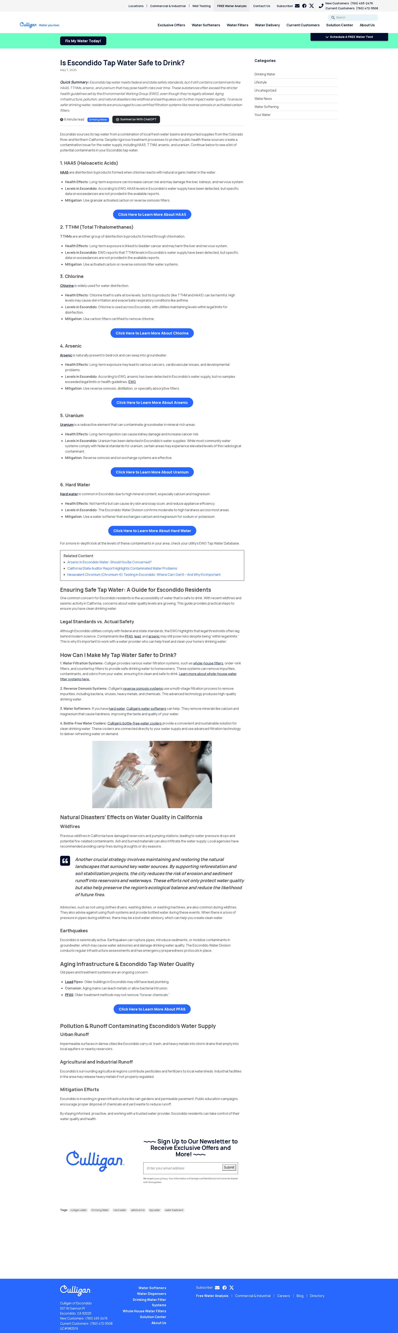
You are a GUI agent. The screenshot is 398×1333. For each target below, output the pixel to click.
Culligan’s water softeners (146, 708)
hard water (117, 708)
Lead (69, 981)
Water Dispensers (151, 1293)
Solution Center (339, 25)
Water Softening (267, 107)
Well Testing (201, 6)
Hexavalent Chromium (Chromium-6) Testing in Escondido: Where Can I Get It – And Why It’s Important (144, 574)
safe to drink (138, 1210)
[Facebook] (304, 6)
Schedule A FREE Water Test (351, 37)
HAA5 (64, 172)
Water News (263, 99)
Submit (229, 1167)
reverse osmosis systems (143, 688)
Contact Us (261, 6)
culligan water (78, 1210)
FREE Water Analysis (231, 6)
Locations (136, 6)
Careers (283, 1295)
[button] (288, 6)
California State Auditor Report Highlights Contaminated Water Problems (122, 568)
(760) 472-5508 (101, 1323)
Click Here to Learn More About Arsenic (152, 402)
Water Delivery (267, 25)
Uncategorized (265, 90)
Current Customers (303, 25)
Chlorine (67, 285)
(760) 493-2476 (96, 1318)
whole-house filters (208, 663)
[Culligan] (40, 25)
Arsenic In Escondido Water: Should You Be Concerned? (109, 562)
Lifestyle (261, 82)
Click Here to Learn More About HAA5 (152, 214)
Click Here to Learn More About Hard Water (152, 530)
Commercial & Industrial (168, 6)
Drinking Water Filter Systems (149, 1302)
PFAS (129, 636)
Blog (300, 1295)
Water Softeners (206, 25)
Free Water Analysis (212, 1295)
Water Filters (237, 25)
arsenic (154, 636)
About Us (367, 25)
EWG (132, 381)
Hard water (69, 494)
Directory (317, 1295)
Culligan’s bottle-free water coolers (135, 723)
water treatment (174, 1210)
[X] (311, 6)
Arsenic (66, 355)
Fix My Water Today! (83, 40)
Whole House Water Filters (144, 1311)
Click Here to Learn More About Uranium (152, 472)
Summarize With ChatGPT (138, 119)
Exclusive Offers (171, 25)
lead (137, 636)
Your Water (263, 115)
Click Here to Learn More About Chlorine (152, 333)
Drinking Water (98, 119)
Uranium (67, 424)
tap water (154, 1210)
